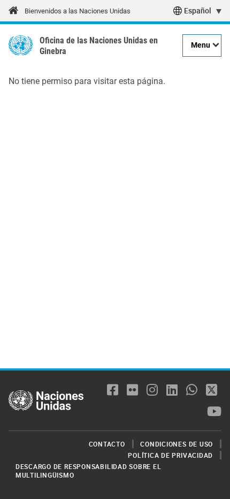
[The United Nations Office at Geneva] (21, 45)
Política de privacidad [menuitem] (170, 455)
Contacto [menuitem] (107, 444)
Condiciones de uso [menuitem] (176, 444)
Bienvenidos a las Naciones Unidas (78, 11)
